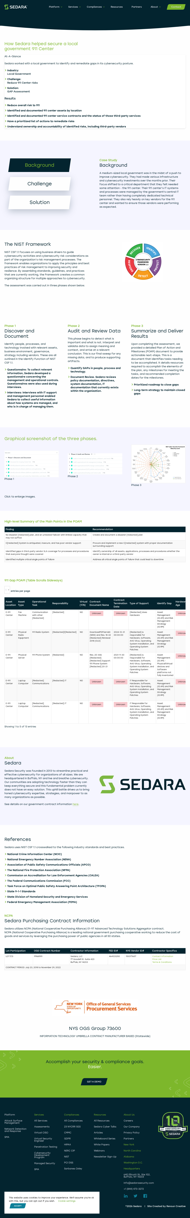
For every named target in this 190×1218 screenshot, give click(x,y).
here (75, 804)
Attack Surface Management (13, 1121)
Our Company (132, 1126)
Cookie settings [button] (67, 1201)
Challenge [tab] (39, 184)
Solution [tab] (40, 202)
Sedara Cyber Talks (105, 1126)
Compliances (94, 7)
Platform (54, 7)
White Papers (101, 1144)
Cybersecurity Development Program (42, 1155)
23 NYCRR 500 (72, 1126)
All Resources (101, 1120)
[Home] (15, 7)
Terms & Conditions (162, 962)
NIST (66, 1156)
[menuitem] (54, 7)
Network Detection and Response (15, 1130)
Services (73, 7)
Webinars (99, 1150)
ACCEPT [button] (18, 1206)
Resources (117, 7)
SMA (6, 1137)
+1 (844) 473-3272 (134, 1189)
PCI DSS (68, 1162)
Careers (128, 1120)
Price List (156, 959)
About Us (129, 1114)
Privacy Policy (132, 1132)
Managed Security (44, 1163)
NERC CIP (69, 1150)
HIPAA (67, 1144)
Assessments (42, 1126)
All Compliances (73, 1120)
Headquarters (132, 1168)
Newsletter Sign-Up (105, 1156)
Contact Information (162, 956)
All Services (40, 1120)
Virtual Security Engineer (43, 1139)
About (154, 7)
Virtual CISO (41, 1132)
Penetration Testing (45, 1146)
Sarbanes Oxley (73, 1168)
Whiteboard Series (104, 1138)
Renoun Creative (176, 1206)
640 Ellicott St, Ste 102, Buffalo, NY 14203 (137, 1175)
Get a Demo (94, 1081)
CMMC (67, 1132)
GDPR (67, 1138)
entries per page (20, 591)
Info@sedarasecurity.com (139, 1183)
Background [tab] (39, 165)
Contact (176, 7)
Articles (98, 1132)
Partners (137, 7)
